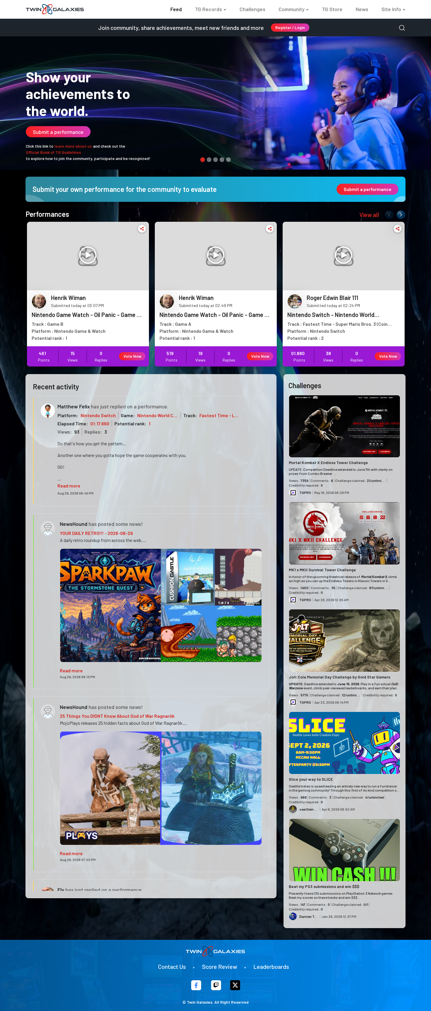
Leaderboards (271, 966)
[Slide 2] (209, 159)
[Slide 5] (228, 159)
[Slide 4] (222, 159)
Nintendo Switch (98, 415)
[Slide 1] (202, 159)
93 (76, 431)
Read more (68, 485)
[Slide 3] (215, 159)
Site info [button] (391, 9)
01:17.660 (99, 423)
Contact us (172, 966)
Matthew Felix (73, 406)
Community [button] (292, 9)
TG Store (332, 9)
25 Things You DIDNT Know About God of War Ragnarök (117, 716)
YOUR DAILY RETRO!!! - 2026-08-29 (96, 533)
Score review (219, 966)
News (362, 9)
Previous (388, 213)
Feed (176, 9)
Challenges (252, 9)
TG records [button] (208, 9)
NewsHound (73, 524)
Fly (60, 889)
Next (400, 213)
